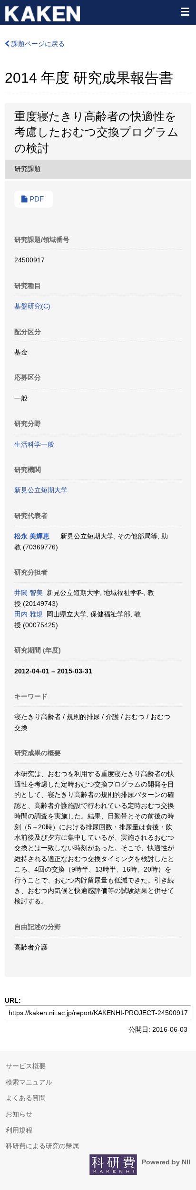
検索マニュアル (29, 1082)
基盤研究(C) (32, 306)
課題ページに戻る (37, 44)
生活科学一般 (34, 444)
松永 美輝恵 (31, 536)
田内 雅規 (28, 614)
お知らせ (19, 1114)
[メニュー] (184, 11)
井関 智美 (28, 592)
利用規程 (19, 1130)
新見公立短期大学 (41, 490)
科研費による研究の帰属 (42, 1146)
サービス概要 (26, 1066)
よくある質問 (26, 1098)
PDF (36, 199)
